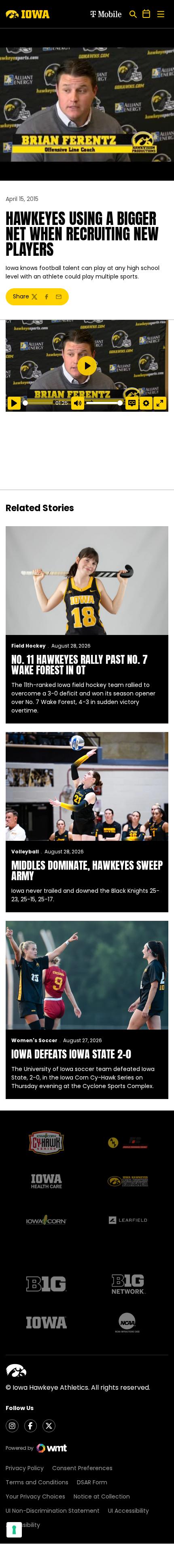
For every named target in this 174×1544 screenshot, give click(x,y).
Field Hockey (28, 645)
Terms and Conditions (37, 1482)
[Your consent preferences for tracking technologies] (14, 1530)
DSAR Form (92, 1482)
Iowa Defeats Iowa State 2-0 (71, 1054)
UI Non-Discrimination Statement (53, 1511)
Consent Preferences (82, 1468)
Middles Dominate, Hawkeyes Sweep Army (87, 870)
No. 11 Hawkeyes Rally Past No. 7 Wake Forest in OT (79, 664)
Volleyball (25, 851)
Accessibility (23, 1525)
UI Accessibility (128, 1511)
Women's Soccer (34, 1040)
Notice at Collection (102, 1496)
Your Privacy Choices (35, 1496)
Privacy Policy (25, 1468)
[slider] (38, 403)
